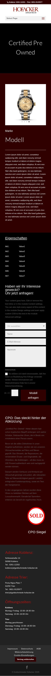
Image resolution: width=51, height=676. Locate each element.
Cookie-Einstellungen (24, 655)
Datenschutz (27, 649)
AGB (38, 649)
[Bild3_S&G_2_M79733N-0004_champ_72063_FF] (25, 124)
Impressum (12, 649)
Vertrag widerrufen (25, 659)
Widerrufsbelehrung (24, 652)
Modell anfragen (33, 395)
